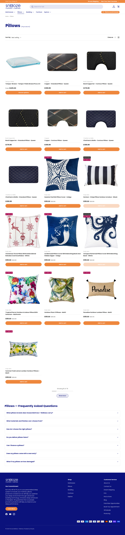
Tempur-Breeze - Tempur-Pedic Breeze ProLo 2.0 (22, 84)
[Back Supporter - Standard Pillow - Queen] (23, 118)
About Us (107, 483)
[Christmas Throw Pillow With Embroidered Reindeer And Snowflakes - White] (23, 231)
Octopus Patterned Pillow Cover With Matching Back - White (100, 255)
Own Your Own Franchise (109, 1)
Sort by (8, 37)
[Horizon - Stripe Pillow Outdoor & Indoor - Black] (101, 174)
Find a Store (108, 497)
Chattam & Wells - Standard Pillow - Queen (21, 197)
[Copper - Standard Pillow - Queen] (62, 61)
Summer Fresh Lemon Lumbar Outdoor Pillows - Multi (22, 372)
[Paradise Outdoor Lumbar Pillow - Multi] (101, 290)
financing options (21, 449)
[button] (118, 6)
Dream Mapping (93, 1)
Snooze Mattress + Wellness (17, 528)
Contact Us (107, 486)
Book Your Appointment (111, 507)
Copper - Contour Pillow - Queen (56, 140)
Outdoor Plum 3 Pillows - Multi (55, 312)
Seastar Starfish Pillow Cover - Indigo (57, 197)
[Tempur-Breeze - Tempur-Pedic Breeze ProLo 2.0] (23, 61)
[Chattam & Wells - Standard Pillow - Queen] (23, 174)
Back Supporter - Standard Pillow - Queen (20, 140)
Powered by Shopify (29, 528)
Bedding (29, 12)
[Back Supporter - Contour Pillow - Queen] (101, 61)
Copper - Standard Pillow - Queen (56, 84)
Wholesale (107, 510)
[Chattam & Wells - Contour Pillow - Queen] (101, 118)
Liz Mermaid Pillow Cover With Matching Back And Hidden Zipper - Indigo (62, 255)
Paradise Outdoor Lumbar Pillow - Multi (97, 312)
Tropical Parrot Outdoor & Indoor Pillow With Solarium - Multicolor (21, 313)
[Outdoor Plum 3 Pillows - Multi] (62, 290)
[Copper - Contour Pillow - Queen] (62, 118)
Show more (62, 396)
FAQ (105, 493)
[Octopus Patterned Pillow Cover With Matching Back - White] (101, 231)
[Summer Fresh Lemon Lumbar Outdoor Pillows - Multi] (23, 348)
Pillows (19, 12)
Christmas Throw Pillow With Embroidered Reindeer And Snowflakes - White (20, 255)
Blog (105, 500)
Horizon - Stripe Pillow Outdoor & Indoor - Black (100, 197)
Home (7, 16)
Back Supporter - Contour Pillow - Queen (97, 84)
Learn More (11, 509)
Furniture (39, 12)
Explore (46, 12)
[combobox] (66, 7)
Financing (107, 513)
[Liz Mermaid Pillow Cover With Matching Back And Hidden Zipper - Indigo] (62, 231)
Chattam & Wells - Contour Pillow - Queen (98, 140)
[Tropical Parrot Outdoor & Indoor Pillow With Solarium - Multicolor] (23, 290)
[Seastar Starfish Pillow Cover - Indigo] (62, 174)
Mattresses (9, 12)
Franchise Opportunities (112, 503)
